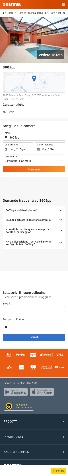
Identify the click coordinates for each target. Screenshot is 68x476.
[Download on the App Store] (43, 392)
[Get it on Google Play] (17, 392)
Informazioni (14, 437)
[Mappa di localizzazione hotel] (34, 82)
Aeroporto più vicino (14, 319)
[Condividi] (63, 21)
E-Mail (6, 303)
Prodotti (11, 421)
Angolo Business (16, 452)
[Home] (3, 13)
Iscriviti (34, 337)
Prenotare (58, 470)
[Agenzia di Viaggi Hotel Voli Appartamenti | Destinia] (12, 4)
